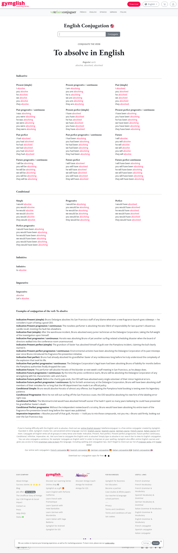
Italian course (150, 431)
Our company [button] (22, 475)
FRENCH (83, 12)
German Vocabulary (143, 502)
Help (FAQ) (20, 513)
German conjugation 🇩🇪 (101, 450)
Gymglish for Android (55, 526)
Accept (155, 543)
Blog (18, 488)
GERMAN (113, 12)
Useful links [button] (140, 475)
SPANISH (103, 12)
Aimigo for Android (84, 484)
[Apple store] (108, 455)
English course (94, 431)
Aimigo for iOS (82, 488)
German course (123, 431)
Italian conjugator (143, 533)
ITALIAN (123, 12)
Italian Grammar (142, 508)
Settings (146, 543)
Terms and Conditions (115, 509)
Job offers (25, 492)
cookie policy (109, 543)
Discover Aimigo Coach (86, 481)
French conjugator (143, 526)
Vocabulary (156, 508)
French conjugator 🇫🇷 (60, 450)
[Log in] (173, 4)
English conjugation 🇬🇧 (143, 450)
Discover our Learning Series (58, 481)
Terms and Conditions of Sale (118, 513)
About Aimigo (22, 481)
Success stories (23, 484)
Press (18, 509)
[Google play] (105, 455)
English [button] (151, 4)
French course (137, 431)
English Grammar (142, 512)
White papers (125, 492)
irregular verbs (144, 442)
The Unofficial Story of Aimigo (29, 495)
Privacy (108, 505)
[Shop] (164, 4)
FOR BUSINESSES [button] (112, 475)
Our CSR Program (24, 499)
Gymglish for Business (115, 481)
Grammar (139, 498)
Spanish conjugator (143, 529)
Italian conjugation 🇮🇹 (122, 450)
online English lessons (90, 428)
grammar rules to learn (49, 442)
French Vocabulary (143, 484)
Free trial (134, 4)
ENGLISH (93, 12)
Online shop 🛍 (52, 484)
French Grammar (142, 481)
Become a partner (113, 488)
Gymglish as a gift (54, 488)
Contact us (21, 506)
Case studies (110, 492)
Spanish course (108, 431)
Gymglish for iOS (53, 529)
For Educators (111, 484)
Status (19, 517)
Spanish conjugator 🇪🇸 (80, 450)
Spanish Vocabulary (143, 495)
